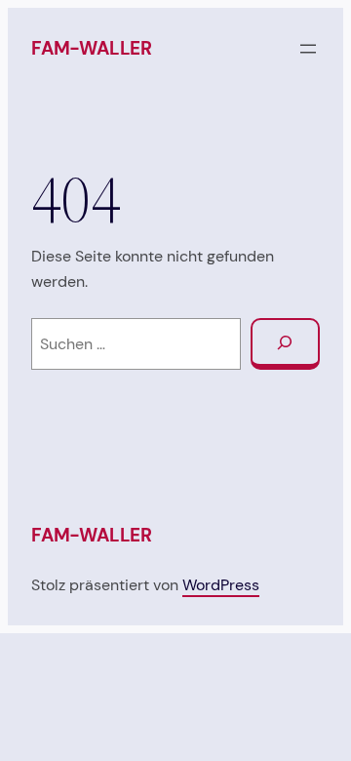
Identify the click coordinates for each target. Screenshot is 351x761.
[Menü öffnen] (308, 48)
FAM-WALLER (91, 48)
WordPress (220, 585)
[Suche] (285, 344)
